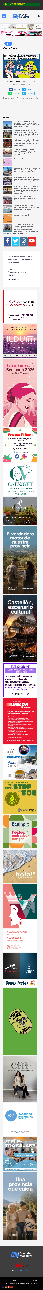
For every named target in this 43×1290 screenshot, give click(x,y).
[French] (8, 1287)
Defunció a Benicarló (21, 215)
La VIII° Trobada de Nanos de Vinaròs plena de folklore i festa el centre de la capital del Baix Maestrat (26, 152)
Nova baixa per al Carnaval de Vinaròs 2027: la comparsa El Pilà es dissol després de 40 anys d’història (26, 179)
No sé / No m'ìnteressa (18, 272)
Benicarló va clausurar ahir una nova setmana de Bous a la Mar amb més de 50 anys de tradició (26, 207)
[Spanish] (11, 1287)
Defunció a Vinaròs (20, 159)
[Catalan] (6, 1287)
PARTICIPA (26, 84)
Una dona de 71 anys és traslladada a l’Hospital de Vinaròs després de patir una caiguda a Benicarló (27, 169)
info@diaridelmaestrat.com (23, 1270)
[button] (4, 16)
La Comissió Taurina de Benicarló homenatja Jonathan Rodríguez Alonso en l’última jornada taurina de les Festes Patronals (27, 124)
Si (10, 267)
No (11, 269)
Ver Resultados (13, 279)
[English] (3, 1287)
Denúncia (18, 84)
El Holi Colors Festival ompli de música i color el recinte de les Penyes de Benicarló (25, 198)
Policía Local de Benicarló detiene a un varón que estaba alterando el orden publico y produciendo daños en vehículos (26, 142)
